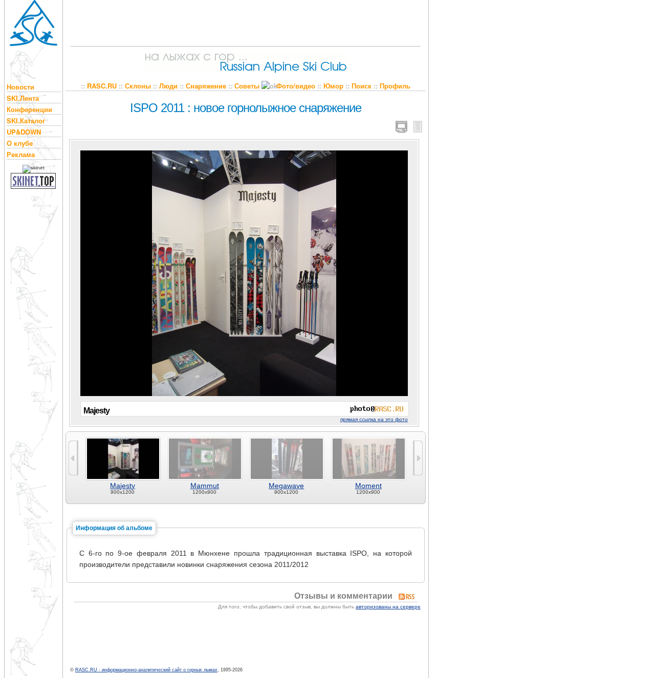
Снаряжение (206, 86)
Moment (368, 486)
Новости (20, 87)
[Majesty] (244, 271)
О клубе (20, 143)
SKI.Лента (23, 98)
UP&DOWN (24, 132)
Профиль (395, 86)
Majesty (122, 486)
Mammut (204, 486)
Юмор (333, 86)
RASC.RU (102, 86)
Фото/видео (295, 86)
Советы (246, 86)
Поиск (362, 86)
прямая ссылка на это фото (374, 419)
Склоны (138, 86)
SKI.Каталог (26, 120)
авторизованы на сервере (388, 606)
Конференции (29, 109)
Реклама (21, 154)
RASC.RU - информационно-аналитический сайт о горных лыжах (146, 669)
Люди (168, 86)
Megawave (286, 486)
